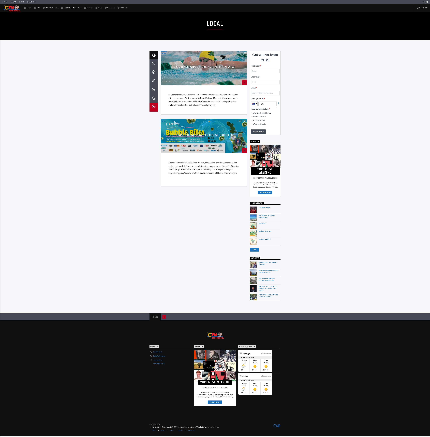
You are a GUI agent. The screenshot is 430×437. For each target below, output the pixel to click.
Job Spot (90, 7)
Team (38, 7)
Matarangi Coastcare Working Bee (267, 216)
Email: (253, 88)
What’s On (111, 7)
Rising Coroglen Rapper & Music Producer (204, 135)
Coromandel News (52, 7)
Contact (180, 430)
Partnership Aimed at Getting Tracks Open (267, 279)
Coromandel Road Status (72, 7)
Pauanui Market (265, 239)
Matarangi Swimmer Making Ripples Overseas (204, 67)
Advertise (32, 2)
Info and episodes (265, 192)
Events (162, 430)
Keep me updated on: (260, 109)
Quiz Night (263, 223)
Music (14, 2)
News (22, 2)
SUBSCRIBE (258, 132)
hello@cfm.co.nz (159, 356)
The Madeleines (264, 208)
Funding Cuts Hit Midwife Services (268, 264)
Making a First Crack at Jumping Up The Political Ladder (268, 288)
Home (5, 2)
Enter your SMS (257, 99)
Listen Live (424, 7)
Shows (29, 7)
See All (255, 250)
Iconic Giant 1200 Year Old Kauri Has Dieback (268, 296)
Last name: (255, 77)
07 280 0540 (157, 352)
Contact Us (124, 7)
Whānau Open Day (265, 231)
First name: (255, 66)
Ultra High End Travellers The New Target (268, 271)
